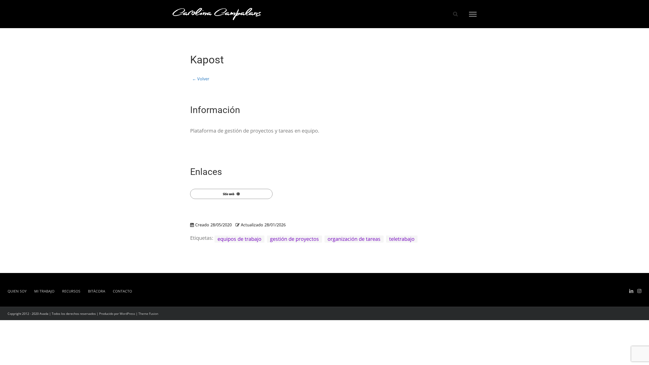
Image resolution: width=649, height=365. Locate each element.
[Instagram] (639, 291)
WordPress (127, 314)
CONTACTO (122, 291)
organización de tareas (354, 238)
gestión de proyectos (294, 238)
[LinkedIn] (631, 291)
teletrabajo (401, 238)
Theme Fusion (148, 314)
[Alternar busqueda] (455, 13)
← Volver (200, 79)
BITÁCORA (96, 291)
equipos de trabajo (239, 238)
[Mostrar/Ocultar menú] (472, 14)
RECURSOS (71, 291)
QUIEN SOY (17, 291)
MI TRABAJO (44, 291)
